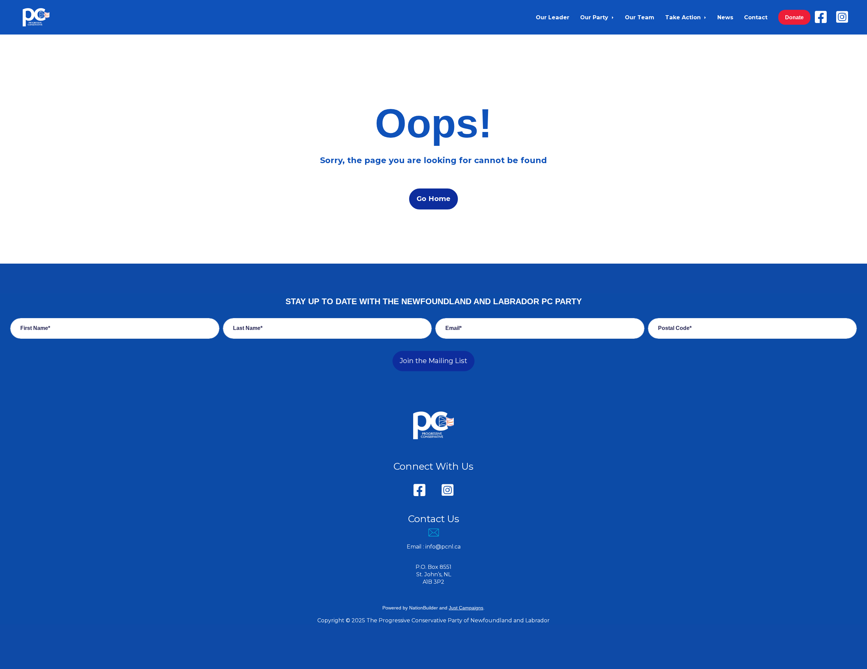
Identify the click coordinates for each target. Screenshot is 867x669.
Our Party (595, 17)
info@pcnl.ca (443, 546)
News (725, 17)
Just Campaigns (466, 607)
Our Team (639, 17)
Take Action (683, 17)
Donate (794, 17)
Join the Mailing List (433, 361)
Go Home (433, 199)
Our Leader (552, 17)
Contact (755, 17)
